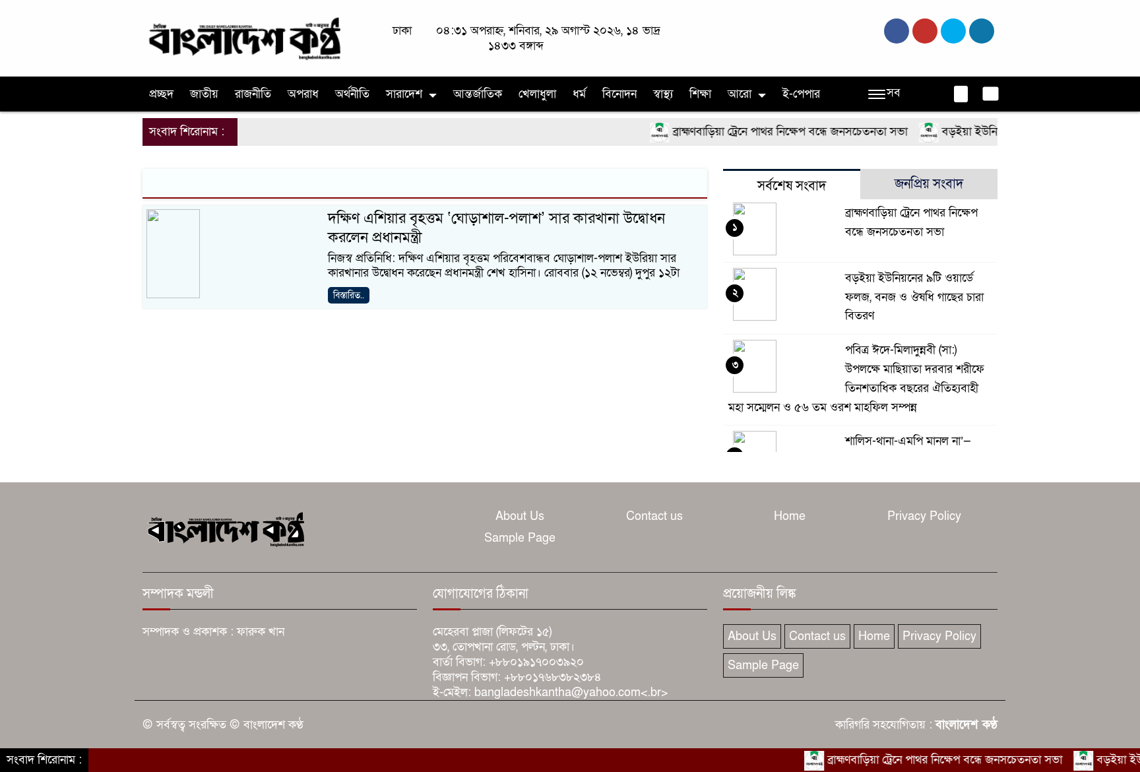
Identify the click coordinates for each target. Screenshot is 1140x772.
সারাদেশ (404, 94)
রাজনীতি (253, 94)
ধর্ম (579, 94)
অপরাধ (303, 94)
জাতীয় (204, 94)
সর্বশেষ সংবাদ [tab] (791, 186)
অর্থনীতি (352, 94)
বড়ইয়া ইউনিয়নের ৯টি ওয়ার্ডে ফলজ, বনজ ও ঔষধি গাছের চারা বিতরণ (914, 297)
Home (790, 516)
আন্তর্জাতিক (477, 94)
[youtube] (981, 31)
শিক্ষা (700, 94)
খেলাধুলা (537, 94)
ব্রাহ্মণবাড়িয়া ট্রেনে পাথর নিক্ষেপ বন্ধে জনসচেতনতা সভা (774, 131)
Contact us (654, 516)
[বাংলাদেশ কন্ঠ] (243, 37)
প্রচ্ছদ (161, 94)
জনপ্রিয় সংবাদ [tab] (929, 184)
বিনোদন (619, 94)
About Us (519, 516)
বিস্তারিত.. (348, 295)
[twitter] (924, 31)
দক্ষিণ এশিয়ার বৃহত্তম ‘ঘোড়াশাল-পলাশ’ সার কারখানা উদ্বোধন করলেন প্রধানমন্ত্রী (496, 228)
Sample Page (519, 538)
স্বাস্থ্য (663, 94)
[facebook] (896, 31)
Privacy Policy (924, 516)
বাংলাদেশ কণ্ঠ (966, 724)
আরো (739, 94)
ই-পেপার (801, 94)
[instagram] (953, 31)
